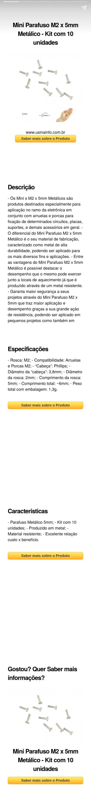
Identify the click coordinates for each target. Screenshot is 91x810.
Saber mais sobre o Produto (45, 139)
